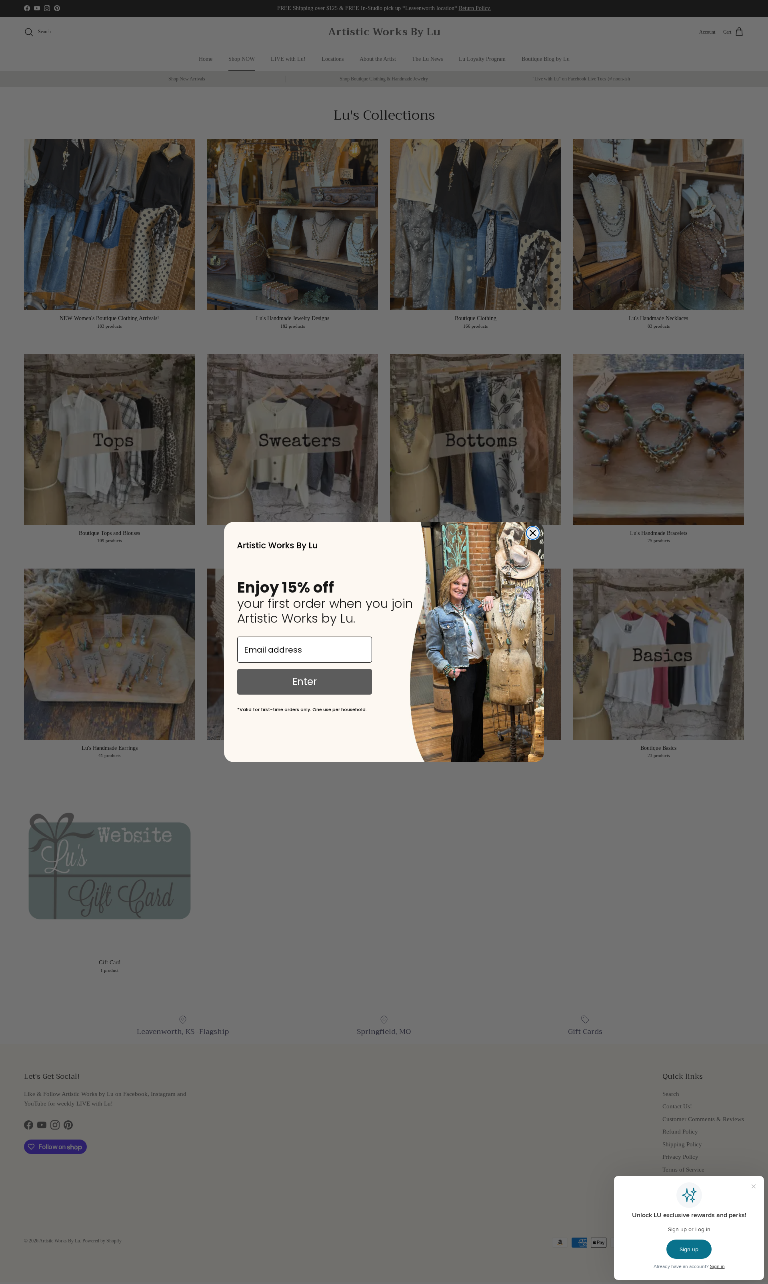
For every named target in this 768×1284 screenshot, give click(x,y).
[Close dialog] (532, 533)
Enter (304, 681)
